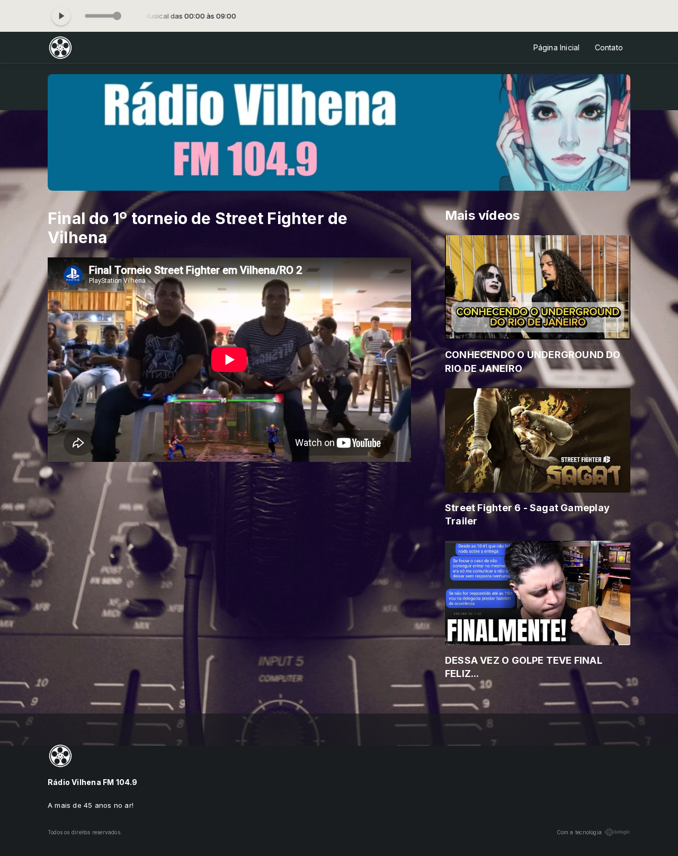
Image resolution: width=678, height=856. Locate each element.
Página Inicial (556, 47)
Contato (609, 47)
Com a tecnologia (579, 832)
